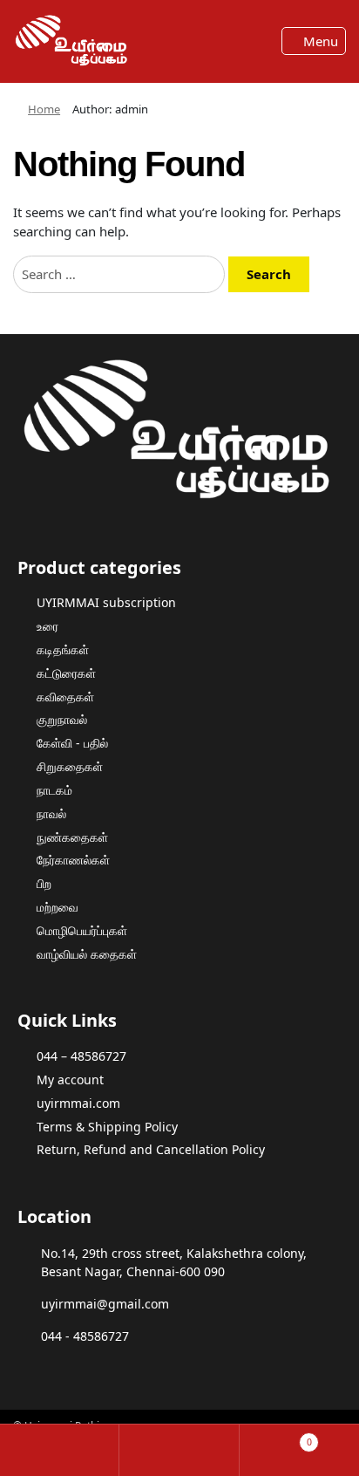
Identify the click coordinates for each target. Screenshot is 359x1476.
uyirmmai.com (78, 1103)
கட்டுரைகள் (66, 673)
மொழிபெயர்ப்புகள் (82, 930)
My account (70, 1079)
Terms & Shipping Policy (107, 1126)
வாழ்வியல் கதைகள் (87, 954)
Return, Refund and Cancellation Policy (151, 1149)
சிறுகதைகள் (70, 766)
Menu (319, 41)
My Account (59, 1450)
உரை (47, 626)
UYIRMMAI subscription (106, 602)
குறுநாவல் (62, 719)
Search (179, 1450)
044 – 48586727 (81, 1056)
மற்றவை (57, 907)
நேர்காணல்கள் (73, 859)
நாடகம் (54, 790)
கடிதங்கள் (63, 649)
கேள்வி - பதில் (72, 743)
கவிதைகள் (65, 696)
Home (44, 109)
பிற (44, 883)
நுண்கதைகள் (72, 837)
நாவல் (51, 813)
